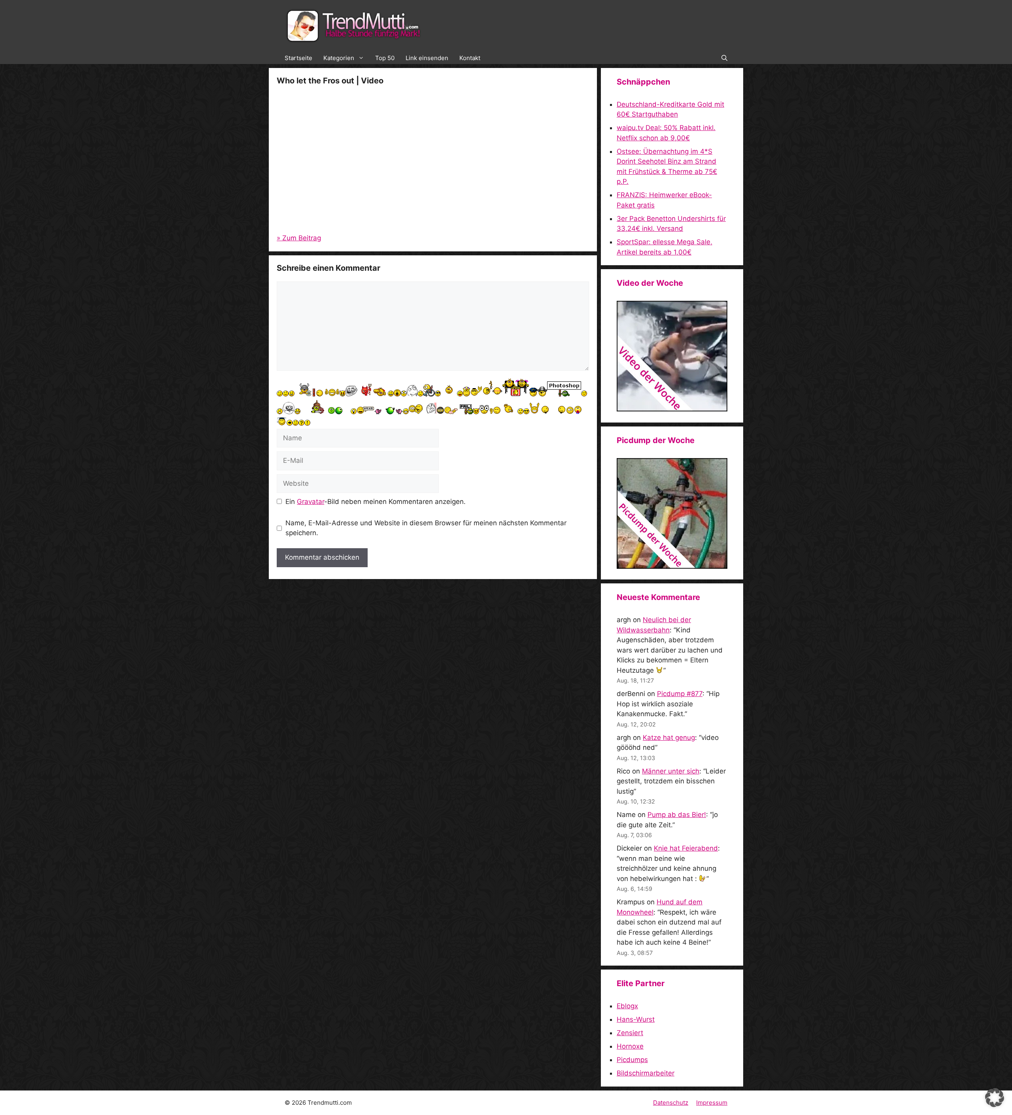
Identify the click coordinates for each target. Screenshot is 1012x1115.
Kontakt (469, 58)
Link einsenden (427, 58)
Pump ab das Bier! (677, 815)
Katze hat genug (669, 737)
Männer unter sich (670, 771)
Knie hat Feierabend (686, 848)
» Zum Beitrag (299, 238)
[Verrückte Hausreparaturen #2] (672, 566)
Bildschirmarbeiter (645, 1073)
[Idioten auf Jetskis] (672, 409)
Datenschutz (670, 1102)
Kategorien (338, 58)
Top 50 (385, 58)
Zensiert (630, 1033)
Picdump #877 (679, 694)
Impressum (711, 1102)
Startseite (298, 58)
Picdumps (632, 1060)
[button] (724, 58)
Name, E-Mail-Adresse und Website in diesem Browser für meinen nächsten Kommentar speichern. (425, 528)
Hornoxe (630, 1046)
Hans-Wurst (636, 1019)
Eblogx (627, 1006)
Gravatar (310, 502)
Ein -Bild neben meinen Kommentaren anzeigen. (375, 502)
